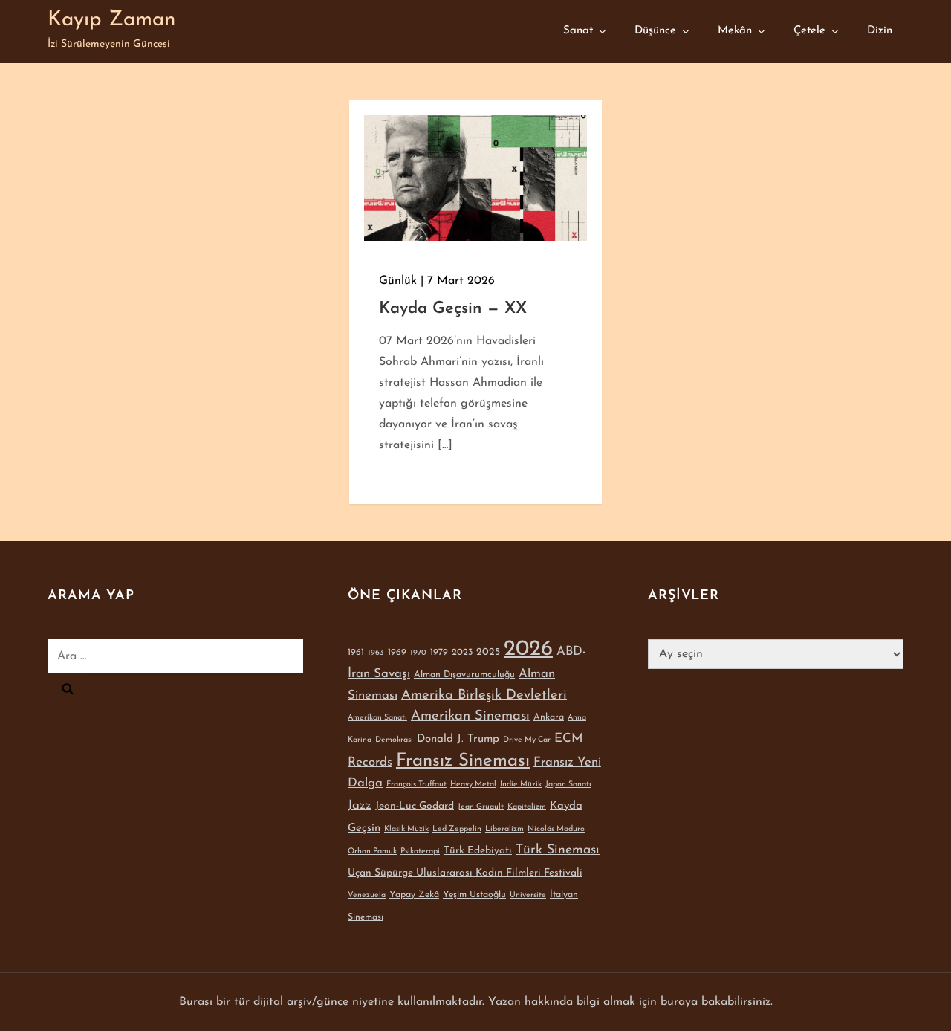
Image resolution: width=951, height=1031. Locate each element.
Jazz (359, 805)
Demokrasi (394, 740)
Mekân (735, 30)
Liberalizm (504, 829)
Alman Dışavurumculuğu (464, 674)
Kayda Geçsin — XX (453, 308)
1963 (376, 653)
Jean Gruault (481, 807)
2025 (488, 652)
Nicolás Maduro (556, 829)
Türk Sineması (558, 850)
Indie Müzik (521, 784)
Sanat (578, 30)
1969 (397, 652)
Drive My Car (527, 740)
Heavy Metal (473, 784)
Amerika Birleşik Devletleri (484, 695)
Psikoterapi (420, 851)
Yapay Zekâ (414, 895)
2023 (462, 652)
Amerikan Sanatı (377, 718)
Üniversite (528, 895)
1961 (356, 652)
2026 (528, 649)
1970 (418, 653)
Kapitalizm (526, 807)
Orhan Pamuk (372, 851)
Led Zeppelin (456, 829)
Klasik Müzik (406, 829)
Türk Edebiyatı (478, 851)
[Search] (68, 688)
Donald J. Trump (458, 739)
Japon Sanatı (568, 784)
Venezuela (367, 895)
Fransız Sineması (463, 761)
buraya (679, 1002)
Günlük (398, 281)
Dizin (879, 30)
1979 (439, 652)
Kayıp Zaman (111, 20)
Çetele (809, 30)
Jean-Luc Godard (414, 806)
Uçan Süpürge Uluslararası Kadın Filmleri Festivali (465, 873)
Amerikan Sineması (470, 716)
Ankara (548, 717)
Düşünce (655, 30)
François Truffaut (416, 784)
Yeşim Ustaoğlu (474, 895)
